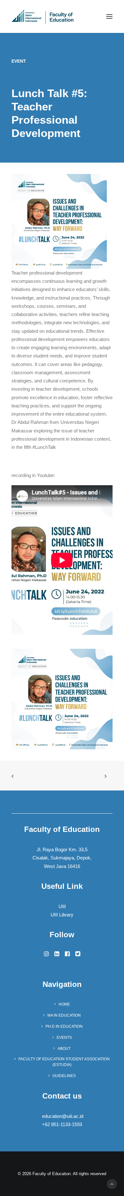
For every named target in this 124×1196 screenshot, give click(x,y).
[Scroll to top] (112, 1183)
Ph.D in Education (64, 1026)
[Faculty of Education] (42, 16)
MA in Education (64, 1015)
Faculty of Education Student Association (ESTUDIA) (64, 1062)
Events (64, 1037)
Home (64, 1004)
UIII (62, 906)
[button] (109, 16)
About (64, 1048)
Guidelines (64, 1076)
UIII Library (62, 914)
